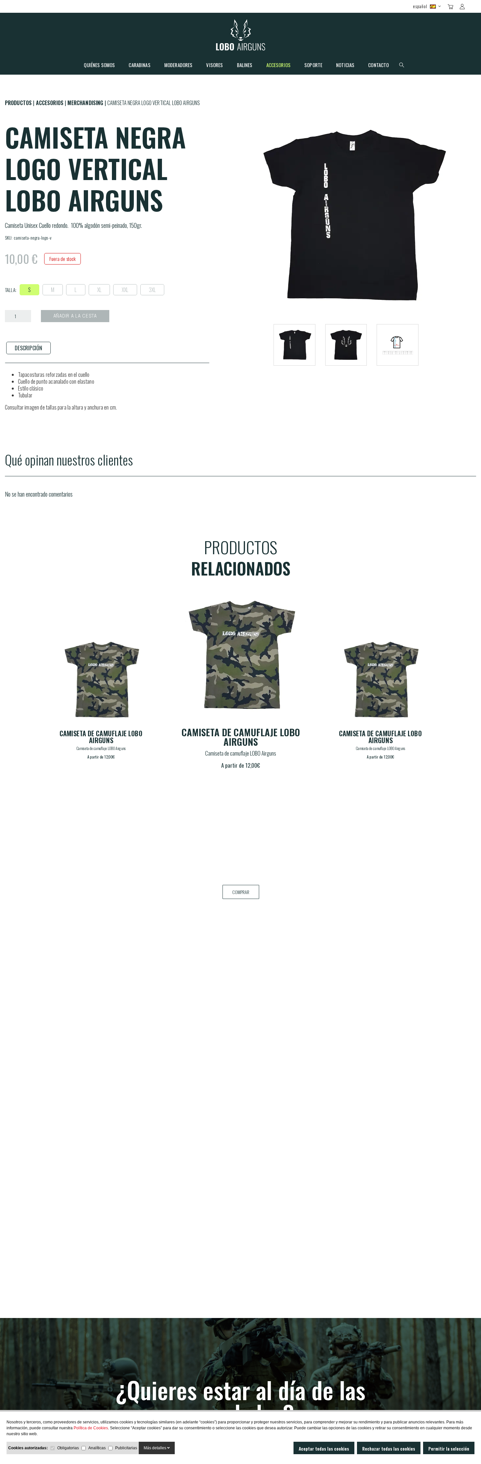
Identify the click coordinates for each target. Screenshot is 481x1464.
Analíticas (97, 1448)
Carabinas (139, 65)
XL (99, 290)
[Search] (473, 6)
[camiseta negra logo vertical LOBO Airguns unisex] (294, 345)
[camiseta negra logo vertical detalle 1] (346, 345)
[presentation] (28, 348)
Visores (214, 65)
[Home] (241, 36)
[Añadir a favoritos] (144, 642)
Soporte (313, 65)
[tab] (28, 348)
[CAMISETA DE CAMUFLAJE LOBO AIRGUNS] (100, 679)
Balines (245, 65)
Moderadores (178, 65)
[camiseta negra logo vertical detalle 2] (398, 345)
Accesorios (278, 65)
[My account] (462, 6)
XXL (125, 290)
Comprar (240, 891)
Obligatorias (68, 1448)
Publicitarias (126, 1448)
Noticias (345, 65)
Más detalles (155, 1448)
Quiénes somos (99, 65)
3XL (152, 290)
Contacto (378, 65)
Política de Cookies (91, 1428)
